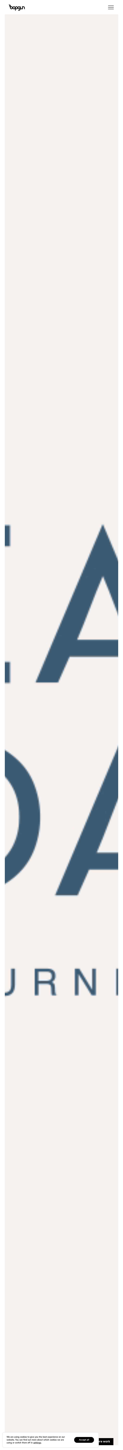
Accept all (84, 1439)
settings (37, 1442)
